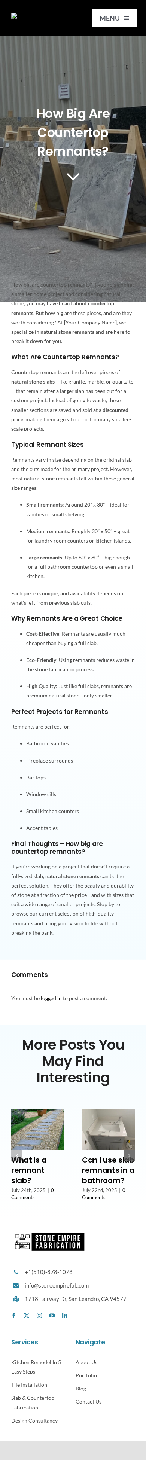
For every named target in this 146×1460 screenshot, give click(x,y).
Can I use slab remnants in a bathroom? (108, 1170)
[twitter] (26, 1315)
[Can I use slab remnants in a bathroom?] (108, 1112)
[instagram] (39, 1315)
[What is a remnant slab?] (37, 1112)
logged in (51, 998)
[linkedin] (64, 1315)
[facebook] (13, 1315)
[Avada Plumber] (40, 15)
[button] (16, 1155)
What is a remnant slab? (28, 1170)
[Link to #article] (73, 176)
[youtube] (52, 1315)
